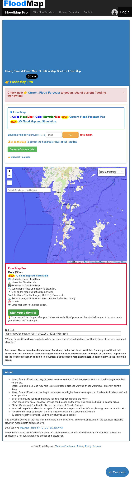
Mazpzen (24, 427)
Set (70, 135)
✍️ (19, 156)
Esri (85, 262)
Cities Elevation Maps (43, 12)
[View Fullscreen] (9, 182)
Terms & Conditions (65, 446)
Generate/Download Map (22, 149)
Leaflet (70, 262)
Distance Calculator (69, 12)
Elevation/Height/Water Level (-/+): (26, 134)
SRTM (40, 427)
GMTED (49, 427)
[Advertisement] (66, 45)
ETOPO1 (58, 427)
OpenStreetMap (96, 262)
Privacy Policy (84, 446)
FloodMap (19, 112)
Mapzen (116, 262)
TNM (33, 427)
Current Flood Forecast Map (87, 117)
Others (123, 262)
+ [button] (9, 171)
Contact (88, 12)
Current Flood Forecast (44, 92)
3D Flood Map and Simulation (37, 121)
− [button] (9, 176)
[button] (23, 312)
